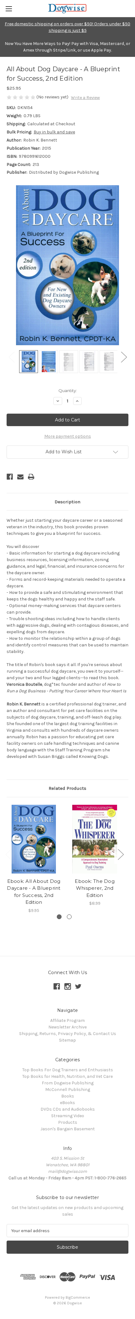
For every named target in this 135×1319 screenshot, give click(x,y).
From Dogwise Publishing (68, 1083)
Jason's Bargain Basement (67, 1129)
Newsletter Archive (67, 1027)
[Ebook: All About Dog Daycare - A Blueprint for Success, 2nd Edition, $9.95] (34, 839)
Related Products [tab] (67, 788)
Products (67, 1122)
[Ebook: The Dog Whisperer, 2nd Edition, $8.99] (94, 839)
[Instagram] (67, 986)
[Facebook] (10, 476)
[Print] (31, 476)
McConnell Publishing (67, 1089)
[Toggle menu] (8, 8)
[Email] (20, 476)
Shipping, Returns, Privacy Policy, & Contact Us (67, 1033)
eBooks (67, 1102)
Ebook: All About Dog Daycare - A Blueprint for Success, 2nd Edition (33, 891)
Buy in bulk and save (54, 132)
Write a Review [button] (85, 97)
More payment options (67, 436)
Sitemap (67, 1040)
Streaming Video (67, 1115)
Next (123, 356)
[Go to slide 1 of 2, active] (59, 916)
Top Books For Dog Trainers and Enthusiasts (67, 1070)
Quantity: (67, 390)
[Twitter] (78, 986)
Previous (11, 356)
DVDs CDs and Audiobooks (67, 1109)
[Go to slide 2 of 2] (69, 916)
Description (67, 502)
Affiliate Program (67, 1020)
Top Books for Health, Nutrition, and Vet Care (67, 1076)
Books (67, 1096)
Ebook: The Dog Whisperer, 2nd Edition (95, 888)
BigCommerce (78, 1297)
